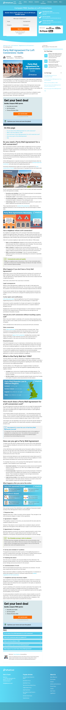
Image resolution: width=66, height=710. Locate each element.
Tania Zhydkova (16, 654)
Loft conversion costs (8, 299)
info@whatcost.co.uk (7, 683)
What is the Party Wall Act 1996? (15, 132)
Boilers (25, 1)
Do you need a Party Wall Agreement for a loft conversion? (21, 130)
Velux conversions (10, 329)
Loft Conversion (14, 45)
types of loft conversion (18, 335)
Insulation (37, 1)
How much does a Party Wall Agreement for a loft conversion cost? (23, 134)
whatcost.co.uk (6, 45)
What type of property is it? (19, 18)
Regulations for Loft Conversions (26, 45)
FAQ (8, 138)
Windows (31, 1)
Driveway (50, 1)
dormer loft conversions (23, 206)
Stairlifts (55, 1)
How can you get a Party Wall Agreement (17, 136)
